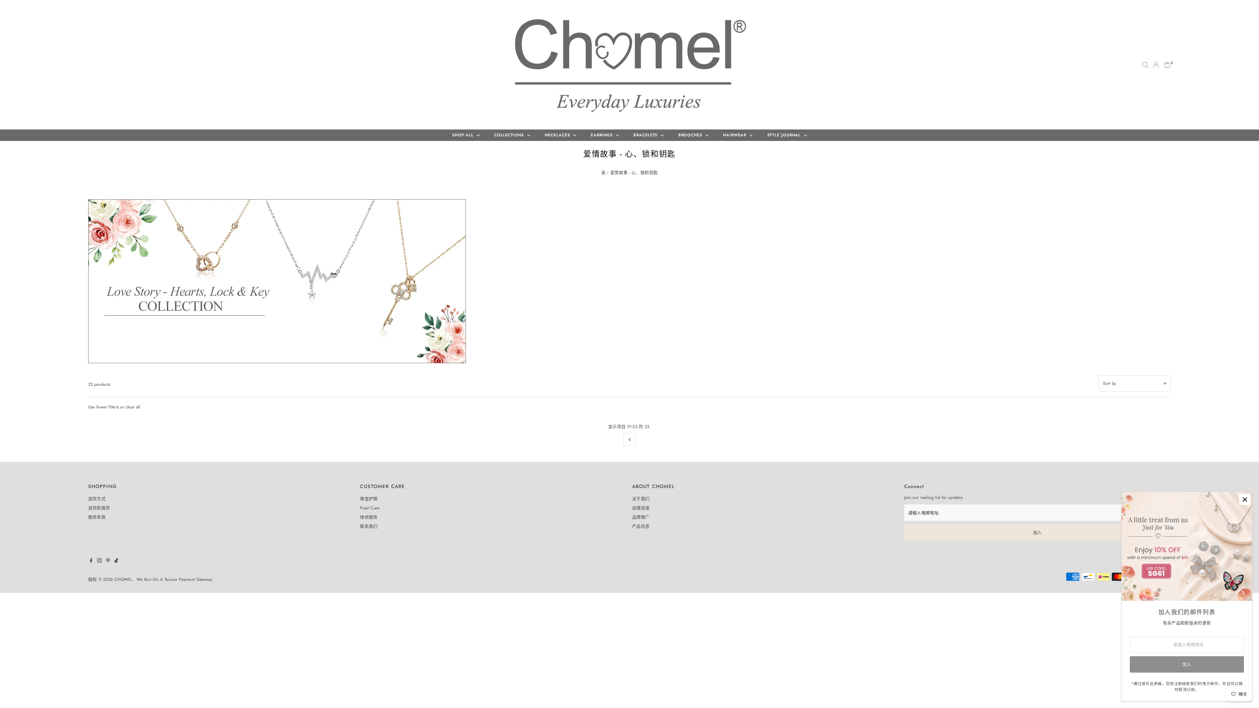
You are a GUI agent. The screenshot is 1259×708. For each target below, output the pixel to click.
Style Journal (785, 135)
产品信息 (640, 526)
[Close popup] (1244, 499)
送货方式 (97, 499)
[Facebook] (91, 561)
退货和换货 (99, 508)
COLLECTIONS (510, 135)
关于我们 (640, 499)
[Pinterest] (108, 561)
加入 (1037, 532)
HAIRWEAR (735, 135)
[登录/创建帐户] (1156, 65)
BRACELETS (646, 135)
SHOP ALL (463, 135)
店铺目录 (640, 508)
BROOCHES (691, 135)
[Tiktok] (116, 561)
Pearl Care (370, 508)
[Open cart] (1167, 65)
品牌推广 (640, 517)
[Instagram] (99, 561)
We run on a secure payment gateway (174, 579)
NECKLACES (558, 135)
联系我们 (368, 526)
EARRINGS (602, 135)
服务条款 (97, 517)
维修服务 (368, 517)
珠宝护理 (368, 499)
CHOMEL (123, 579)
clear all (133, 407)
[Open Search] (1145, 65)
